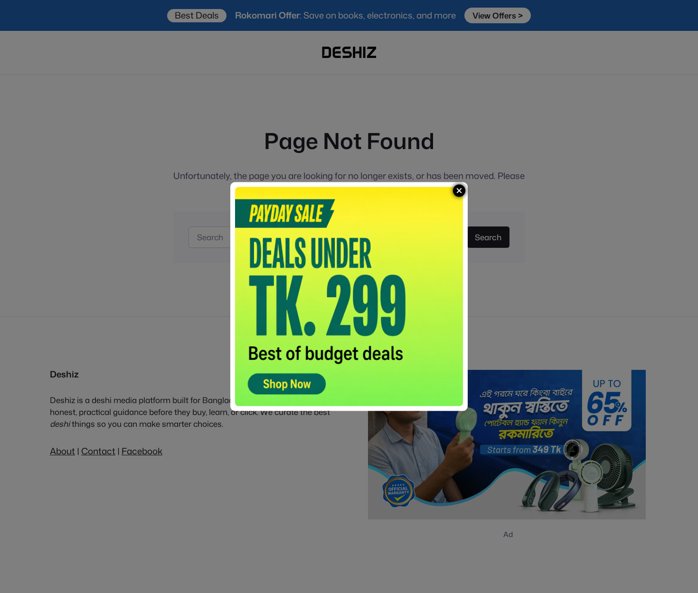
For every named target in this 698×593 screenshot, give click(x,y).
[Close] (459, 190)
